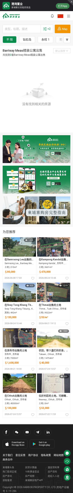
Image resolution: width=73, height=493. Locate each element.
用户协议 (33, 455)
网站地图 (59, 455)
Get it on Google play (44, 443)
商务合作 (8, 459)
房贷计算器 (31, 467)
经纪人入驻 (53, 476)
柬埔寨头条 (8, 467)
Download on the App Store (18, 443)
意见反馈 (20, 455)
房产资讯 (7, 476)
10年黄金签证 (32, 471)
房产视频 (29, 476)
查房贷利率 (53, 467)
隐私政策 (46, 455)
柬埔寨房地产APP (34, 480)
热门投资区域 (9, 471)
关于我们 (8, 455)
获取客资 (7, 480)
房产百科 (52, 471)
